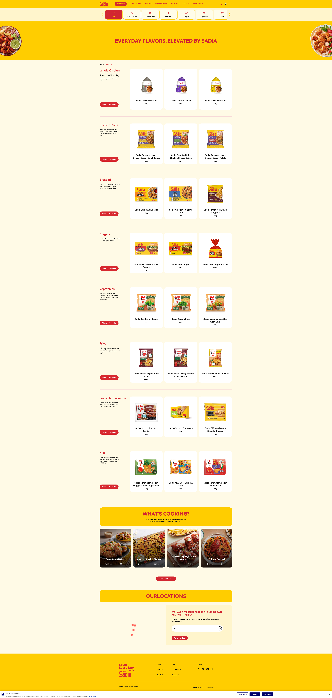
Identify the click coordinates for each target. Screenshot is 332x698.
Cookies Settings (242, 694)
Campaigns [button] (173, 4)
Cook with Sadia (135, 4)
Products (121, 4)
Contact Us (175, 675)
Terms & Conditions (198, 687)
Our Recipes (161, 675)
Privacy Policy (210, 687)
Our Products (176, 669)
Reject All (254, 694)
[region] (166, 694)
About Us (148, 4)
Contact (185, 4)
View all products (109, 104)
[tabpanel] (166, 555)
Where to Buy (197, 4)
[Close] (329, 694)
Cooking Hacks (161, 4)
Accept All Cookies (267, 694)
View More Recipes (166, 579)
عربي (230, 4)
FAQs (173, 664)
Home (102, 64)
